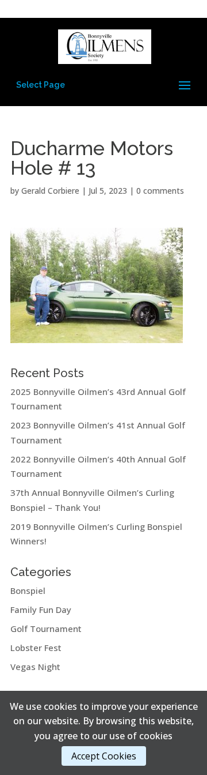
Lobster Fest (36, 647)
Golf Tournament (46, 628)
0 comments (160, 190)
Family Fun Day (40, 609)
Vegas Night (35, 666)
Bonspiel (27, 590)
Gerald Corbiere (50, 190)
